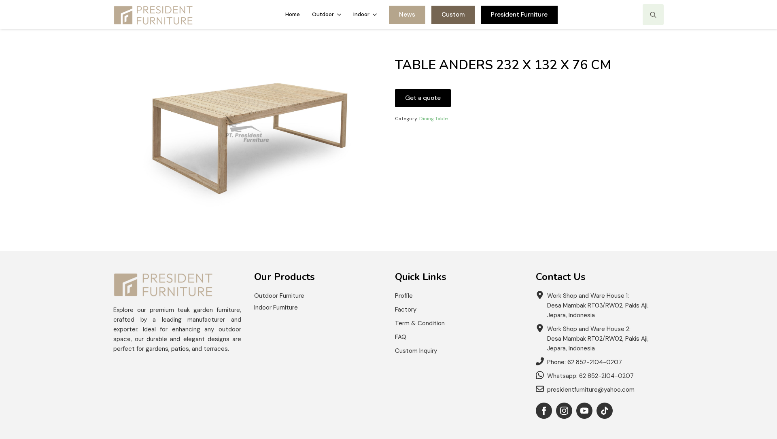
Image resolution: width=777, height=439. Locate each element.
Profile (404, 296)
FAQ (400, 337)
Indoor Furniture (276, 307)
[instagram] (564, 411)
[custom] (605, 411)
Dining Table (433, 118)
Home (292, 14)
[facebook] (544, 411)
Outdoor (323, 14)
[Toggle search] (653, 14)
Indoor (361, 14)
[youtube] (584, 411)
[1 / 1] (247, 128)
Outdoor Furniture (279, 296)
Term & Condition (420, 323)
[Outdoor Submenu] (340, 14)
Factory (405, 309)
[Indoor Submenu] (376, 14)
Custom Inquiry (416, 351)
